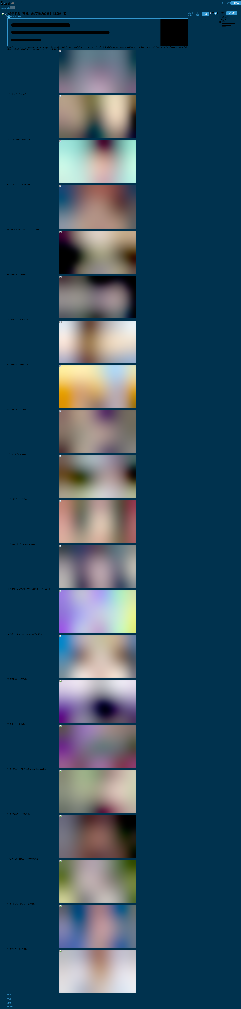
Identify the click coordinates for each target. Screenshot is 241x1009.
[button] (226, 3)
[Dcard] (5, 3)
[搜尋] (12, 7)
